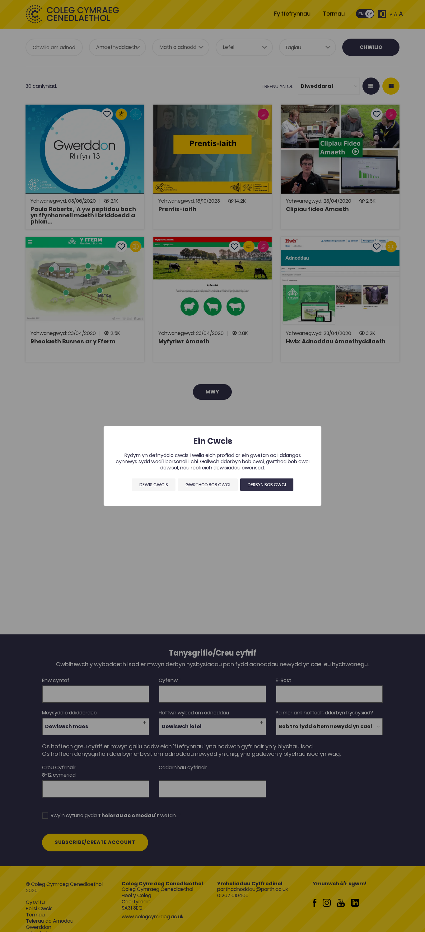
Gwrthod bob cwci (207, 485)
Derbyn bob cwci (267, 485)
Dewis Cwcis (153, 485)
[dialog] (212, 466)
